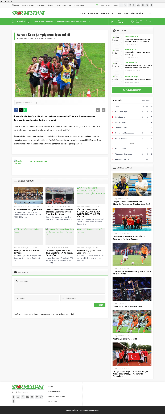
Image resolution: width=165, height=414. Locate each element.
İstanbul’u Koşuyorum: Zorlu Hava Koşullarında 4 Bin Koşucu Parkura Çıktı (59, 252)
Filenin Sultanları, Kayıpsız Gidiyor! (128, 306)
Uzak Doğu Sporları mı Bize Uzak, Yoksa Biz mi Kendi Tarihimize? (138, 40)
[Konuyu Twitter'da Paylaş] (21, 110)
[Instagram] (129, 5)
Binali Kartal (130, 49)
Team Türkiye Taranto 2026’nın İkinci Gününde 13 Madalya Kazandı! (129, 237)
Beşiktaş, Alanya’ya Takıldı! (125, 339)
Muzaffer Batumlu (38, 161)
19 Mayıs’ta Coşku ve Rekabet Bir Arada (27, 251)
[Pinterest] (143, 5)
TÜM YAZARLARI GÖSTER (132, 90)
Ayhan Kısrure (131, 36)
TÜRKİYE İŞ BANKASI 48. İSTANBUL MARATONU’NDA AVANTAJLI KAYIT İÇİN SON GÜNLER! (89, 213)
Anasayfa (20, 38)
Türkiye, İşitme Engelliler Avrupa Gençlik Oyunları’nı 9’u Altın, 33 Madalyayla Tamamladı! (130, 373)
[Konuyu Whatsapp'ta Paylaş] (25, 110)
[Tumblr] (151, 5)
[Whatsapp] (147, 5)
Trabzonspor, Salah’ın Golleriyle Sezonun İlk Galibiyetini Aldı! (132, 272)
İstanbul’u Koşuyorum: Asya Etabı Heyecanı (89, 251)
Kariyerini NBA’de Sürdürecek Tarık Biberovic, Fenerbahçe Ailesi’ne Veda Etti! (60, 21)
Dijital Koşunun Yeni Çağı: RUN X (28, 209)
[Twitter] (125, 5)
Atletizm (27, 38)
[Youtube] (138, 5)
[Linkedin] (134, 5)
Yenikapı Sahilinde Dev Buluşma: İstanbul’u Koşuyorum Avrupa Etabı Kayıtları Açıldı (60, 211)
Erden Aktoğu (131, 76)
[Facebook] (121, 5)
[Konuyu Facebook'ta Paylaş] (16, 110)
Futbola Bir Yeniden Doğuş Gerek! (138, 79)
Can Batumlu (131, 62)
